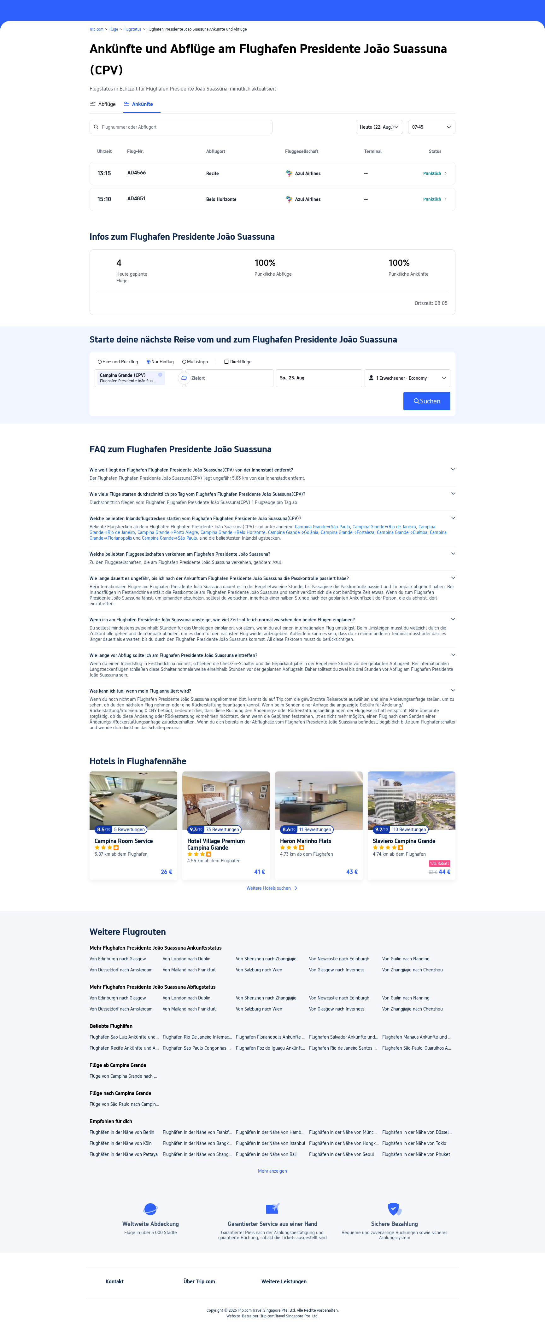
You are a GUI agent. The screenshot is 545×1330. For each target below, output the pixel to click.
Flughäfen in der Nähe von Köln (121, 1143)
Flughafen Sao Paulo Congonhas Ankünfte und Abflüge (199, 1048)
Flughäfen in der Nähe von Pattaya (124, 1154)
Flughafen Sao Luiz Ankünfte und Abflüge (126, 1037)
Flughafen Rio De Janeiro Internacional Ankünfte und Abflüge (199, 1037)
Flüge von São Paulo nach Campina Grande (126, 1104)
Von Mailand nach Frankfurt (189, 969)
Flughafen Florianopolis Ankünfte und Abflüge (272, 1037)
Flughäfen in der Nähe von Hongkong (345, 1143)
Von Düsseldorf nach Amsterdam (121, 969)
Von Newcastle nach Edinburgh (339, 958)
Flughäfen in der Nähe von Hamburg (272, 1132)
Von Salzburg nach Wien (259, 969)
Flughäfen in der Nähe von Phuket (416, 1154)
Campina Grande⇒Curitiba (402, 532)
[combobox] (168, 378)
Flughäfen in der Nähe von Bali (266, 1154)
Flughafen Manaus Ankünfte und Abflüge (418, 1037)
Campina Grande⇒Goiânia (293, 532)
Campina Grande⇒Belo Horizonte (233, 532)
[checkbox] (238, 362)
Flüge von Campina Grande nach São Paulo (126, 1076)
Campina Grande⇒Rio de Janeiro (384, 526)
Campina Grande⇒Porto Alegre (168, 532)
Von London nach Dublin (186, 958)
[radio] (118, 362)
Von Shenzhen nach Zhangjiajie (266, 958)
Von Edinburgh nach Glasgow (118, 958)
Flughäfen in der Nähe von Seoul (341, 1154)
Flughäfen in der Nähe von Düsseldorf (418, 1132)
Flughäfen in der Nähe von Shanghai (198, 1154)
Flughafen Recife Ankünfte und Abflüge (126, 1048)
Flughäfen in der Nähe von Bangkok (198, 1143)
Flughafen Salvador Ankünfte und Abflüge (345, 1037)
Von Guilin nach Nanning (406, 958)
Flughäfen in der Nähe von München (345, 1132)
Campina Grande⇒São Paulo (322, 526)
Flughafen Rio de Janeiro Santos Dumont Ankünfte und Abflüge (345, 1048)
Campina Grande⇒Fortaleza (347, 532)
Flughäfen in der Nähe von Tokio (414, 1143)
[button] (483, 10)
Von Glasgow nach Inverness (336, 969)
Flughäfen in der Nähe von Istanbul (270, 1143)
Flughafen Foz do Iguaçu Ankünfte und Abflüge (272, 1048)
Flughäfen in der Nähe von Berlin (122, 1132)
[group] (139, 378)
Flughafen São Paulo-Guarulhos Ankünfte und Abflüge (418, 1048)
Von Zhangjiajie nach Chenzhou (412, 969)
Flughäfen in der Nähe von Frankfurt (198, 1132)
